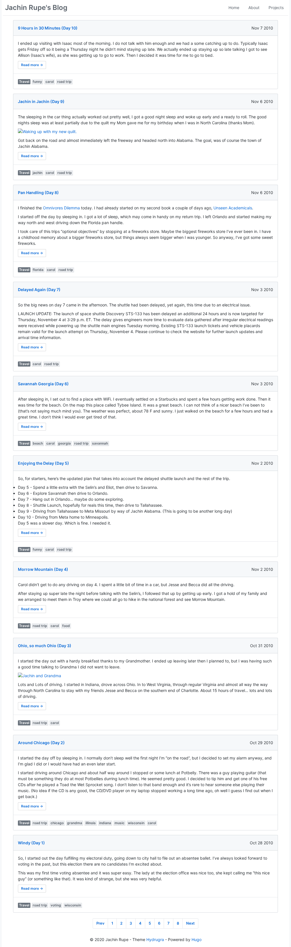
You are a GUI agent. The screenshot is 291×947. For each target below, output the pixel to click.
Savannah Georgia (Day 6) (43, 383)
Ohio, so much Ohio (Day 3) (44, 645)
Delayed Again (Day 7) (39, 289)
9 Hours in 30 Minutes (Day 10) (48, 28)
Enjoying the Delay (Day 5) (43, 463)
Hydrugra (155, 939)
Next (190, 923)
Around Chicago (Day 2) (41, 742)
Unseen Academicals (232, 207)
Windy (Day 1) (31, 842)
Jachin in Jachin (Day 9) (41, 101)
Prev (100, 923)
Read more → (32, 65)
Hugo (196, 939)
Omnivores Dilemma (61, 207)
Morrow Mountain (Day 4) (43, 569)
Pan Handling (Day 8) (38, 192)
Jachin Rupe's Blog (36, 7)
